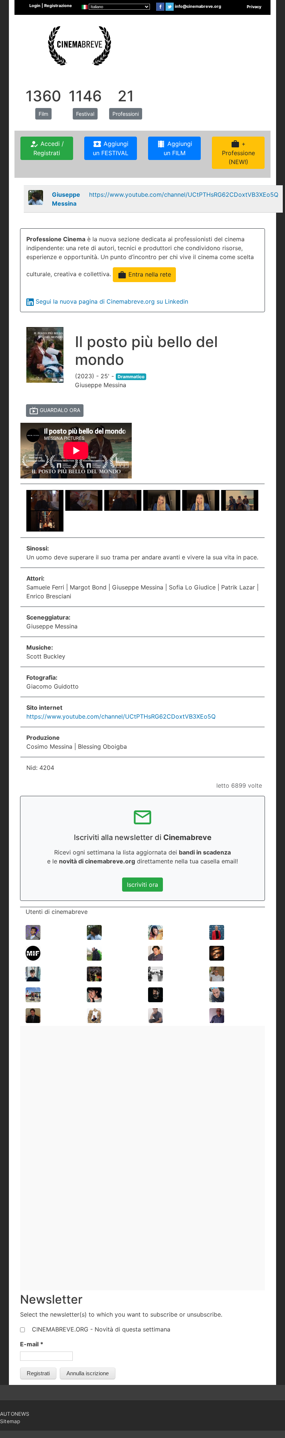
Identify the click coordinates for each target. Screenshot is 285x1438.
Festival (85, 114)
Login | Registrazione (50, 5)
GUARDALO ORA (54, 410)
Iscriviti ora (142, 884)
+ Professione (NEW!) (238, 153)
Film (43, 114)
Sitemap (10, 1421)
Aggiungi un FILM (174, 148)
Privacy (254, 6)
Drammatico (131, 376)
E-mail (31, 1344)
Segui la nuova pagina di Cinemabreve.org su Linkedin (112, 301)
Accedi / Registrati (47, 148)
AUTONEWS (15, 1414)
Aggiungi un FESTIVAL (110, 148)
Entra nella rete (144, 275)
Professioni (125, 114)
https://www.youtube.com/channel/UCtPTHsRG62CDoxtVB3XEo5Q (183, 194)
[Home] (79, 45)
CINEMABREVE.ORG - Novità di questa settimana (101, 1329)
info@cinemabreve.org (198, 6)
